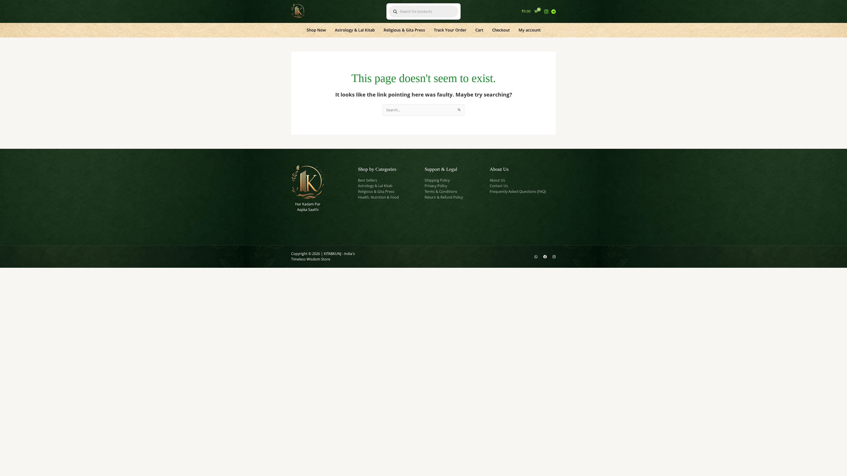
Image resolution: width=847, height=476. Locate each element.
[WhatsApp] (536, 256)
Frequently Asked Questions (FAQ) (518, 191)
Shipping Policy (437, 180)
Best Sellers (367, 180)
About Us (497, 180)
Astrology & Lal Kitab (355, 30)
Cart (479, 30)
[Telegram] (553, 11)
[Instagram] (546, 11)
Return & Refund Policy (444, 197)
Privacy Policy (436, 185)
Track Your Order (450, 30)
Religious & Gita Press (404, 30)
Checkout (501, 30)
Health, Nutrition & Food (378, 197)
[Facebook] (545, 256)
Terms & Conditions (441, 191)
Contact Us (499, 185)
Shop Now (316, 30)
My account (530, 30)
